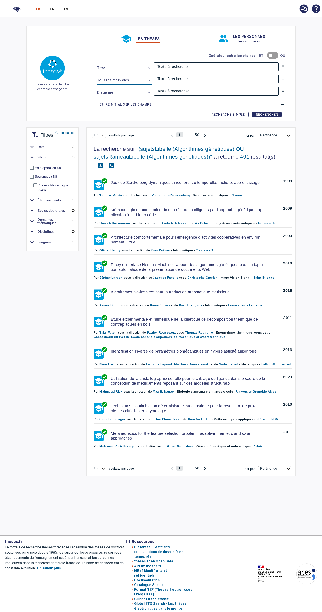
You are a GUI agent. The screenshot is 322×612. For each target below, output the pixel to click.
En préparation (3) (48, 168)
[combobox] (124, 67)
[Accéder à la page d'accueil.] (52, 69)
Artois (258, 446)
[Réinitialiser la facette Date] (73, 147)
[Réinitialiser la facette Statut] (73, 157)
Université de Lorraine (245, 305)
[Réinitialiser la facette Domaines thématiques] (73, 221)
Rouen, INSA (268, 419)
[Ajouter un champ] (282, 104)
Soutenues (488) (47, 176)
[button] (17, 9)
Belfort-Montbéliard (276, 364)
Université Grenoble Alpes (256, 391)
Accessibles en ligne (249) (53, 187)
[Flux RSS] (111, 165)
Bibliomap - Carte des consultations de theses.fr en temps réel (158, 551)
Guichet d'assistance (151, 599)
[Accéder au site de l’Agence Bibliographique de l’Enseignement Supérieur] (302, 574)
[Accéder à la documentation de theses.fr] (316, 9)
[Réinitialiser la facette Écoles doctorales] (73, 211)
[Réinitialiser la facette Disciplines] (73, 232)
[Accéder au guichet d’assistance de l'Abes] (303, 9)
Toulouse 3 (266, 223)
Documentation (147, 580)
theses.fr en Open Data (153, 561)
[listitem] (303, 9)
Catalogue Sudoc (148, 585)
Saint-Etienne (263, 277)
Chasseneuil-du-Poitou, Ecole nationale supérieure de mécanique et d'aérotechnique (159, 337)
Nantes (237, 195)
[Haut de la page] (306, 596)
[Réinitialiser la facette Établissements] (73, 200)
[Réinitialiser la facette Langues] (73, 242)
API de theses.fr (147, 566)
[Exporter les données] (100, 165)
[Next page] (204, 134)
